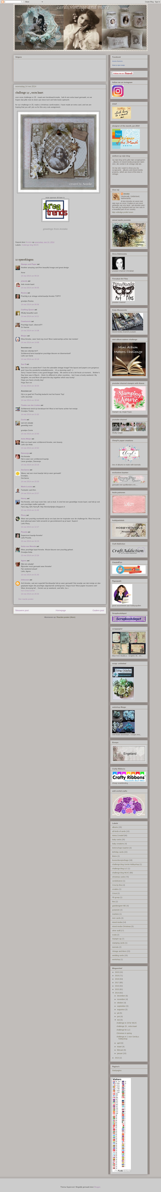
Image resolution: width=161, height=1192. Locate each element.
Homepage (61, 610)
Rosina (24, 293)
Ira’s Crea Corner (28, 591)
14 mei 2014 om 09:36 (30, 304)
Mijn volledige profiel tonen (122, 212)
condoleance (117, 881)
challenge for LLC (123, 1030)
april (119, 1043)
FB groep (115, 897)
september (121, 1006)
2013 (117, 1058)
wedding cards (118, 955)
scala (114, 935)
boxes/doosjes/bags (120, 860)
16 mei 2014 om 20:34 (30, 594)
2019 (117, 976)
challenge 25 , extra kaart (127, 1026)
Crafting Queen (27, 310)
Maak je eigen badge (118, 65)
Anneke (127, 194)
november (121, 999)
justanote (116, 910)
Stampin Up (116, 939)
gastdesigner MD (119, 906)
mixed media (117, 922)
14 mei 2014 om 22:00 (30, 434)
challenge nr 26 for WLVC (127, 1023)
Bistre (114, 856)
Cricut (114, 893)
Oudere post (98, 610)
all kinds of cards (119, 831)
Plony (23, 515)
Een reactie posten (25, 599)
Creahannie (26, 321)
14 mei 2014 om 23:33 (30, 481)
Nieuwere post (22, 610)
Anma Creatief (117, 835)
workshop (116, 959)
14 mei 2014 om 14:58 (30, 342)
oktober (120, 1003)
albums (115, 827)
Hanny (24, 498)
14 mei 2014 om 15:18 (30, 359)
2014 (117, 993)
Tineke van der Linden (30, 405)
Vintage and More (119, 951)
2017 (117, 983)
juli (118, 1013)
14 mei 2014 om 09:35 (30, 288)
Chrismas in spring (124, 1033)
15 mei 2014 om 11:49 (30, 510)
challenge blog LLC (119, 869)
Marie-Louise (26, 487)
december (121, 996)
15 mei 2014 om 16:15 (30, 541)
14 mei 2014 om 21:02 (30, 414)
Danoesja (25, 453)
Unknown (25, 580)
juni (118, 1016)
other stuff (116, 931)
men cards (116, 918)
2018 (117, 979)
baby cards (116, 840)
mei (118, 1020)
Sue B (24, 364)
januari (120, 1053)
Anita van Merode (28, 546)
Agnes (24, 561)
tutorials (115, 947)
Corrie (23, 420)
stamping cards (118, 943)
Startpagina (116, 1070)
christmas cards (118, 877)
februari (120, 1050)
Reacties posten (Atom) (66, 617)
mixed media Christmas (121, 926)
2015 (117, 989)
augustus (121, 1010)
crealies (115, 889)
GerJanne (25, 470)
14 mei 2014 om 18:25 (30, 386)
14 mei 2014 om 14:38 (30, 331)
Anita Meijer (26, 439)
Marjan (24, 336)
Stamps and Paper (29, 264)
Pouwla (24, 532)
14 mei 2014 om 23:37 (30, 493)
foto (113, 902)
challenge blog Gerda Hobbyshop (125, 864)
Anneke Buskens (117, 61)
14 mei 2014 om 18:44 (30, 400)
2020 (117, 972)
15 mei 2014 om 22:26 (30, 555)
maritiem (115, 914)
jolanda (24, 281)
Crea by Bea (117, 885)
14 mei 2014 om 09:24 (30, 276)
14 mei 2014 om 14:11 (30, 316)
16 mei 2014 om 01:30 (30, 575)
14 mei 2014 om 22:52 (30, 448)
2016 (117, 986)
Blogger (97, 1187)
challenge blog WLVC (30, 245)
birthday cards (118, 852)
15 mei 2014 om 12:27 (30, 527)
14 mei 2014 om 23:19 (30, 465)
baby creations (118, 844)
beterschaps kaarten (120, 848)
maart (119, 1047)
